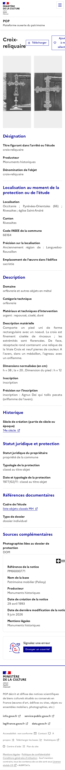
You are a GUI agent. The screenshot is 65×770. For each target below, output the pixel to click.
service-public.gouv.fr (38, 716)
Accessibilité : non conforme (17, 733)
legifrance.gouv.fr (14, 724)
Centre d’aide (14, 746)
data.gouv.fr (39, 724)
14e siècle (9, 430)
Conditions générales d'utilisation (20, 758)
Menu (60, 5)
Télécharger (39, 43)
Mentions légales (11, 754)
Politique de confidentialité (36, 754)
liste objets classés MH (18, 508)
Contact (42, 733)
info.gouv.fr (10, 716)
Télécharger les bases (27, 740)
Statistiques (50, 740)
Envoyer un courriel (37, 649)
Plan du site (32, 746)
